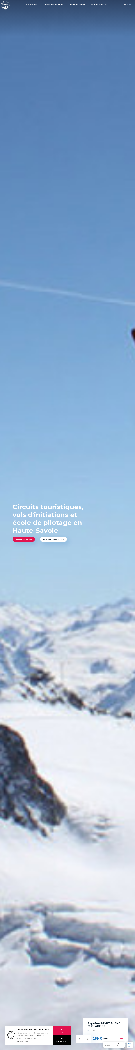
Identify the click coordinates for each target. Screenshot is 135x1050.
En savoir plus (22, 1041)
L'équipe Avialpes (77, 4)
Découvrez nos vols (24, 539)
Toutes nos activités (53, 4)
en (130, 4)
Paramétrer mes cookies (26, 1038)
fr (125, 4)
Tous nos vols (31, 4)
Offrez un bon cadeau (54, 539)
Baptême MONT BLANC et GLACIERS (104, 1024)
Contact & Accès (99, 4)
